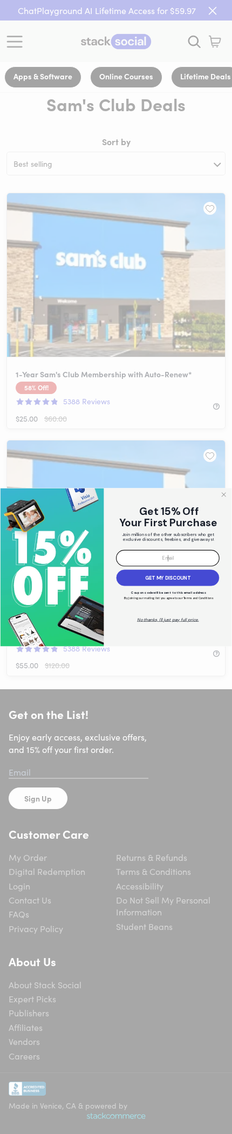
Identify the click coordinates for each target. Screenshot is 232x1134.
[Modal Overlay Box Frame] (116, 566)
